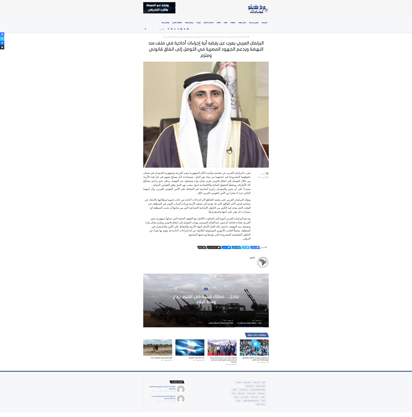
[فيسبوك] (2, 34)
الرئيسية (264, 22)
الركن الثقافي (249, 386)
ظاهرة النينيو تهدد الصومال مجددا (161, 358)
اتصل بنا (239, 382)
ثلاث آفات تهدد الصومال (196, 358)
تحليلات (232, 22)
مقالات (219, 22)
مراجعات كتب (244, 397)
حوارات (198, 22)
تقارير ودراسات (253, 22)
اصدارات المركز (209, 22)
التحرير (262, 173)
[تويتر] (2, 39)
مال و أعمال (254, 397)
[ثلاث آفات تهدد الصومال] (189, 347)
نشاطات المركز (177, 22)
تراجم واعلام (189, 22)
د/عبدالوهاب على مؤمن (168, 391)
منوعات (238, 400)
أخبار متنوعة (247, 382)
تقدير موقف (242, 22)
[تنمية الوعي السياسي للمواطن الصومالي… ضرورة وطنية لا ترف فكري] (254, 347)
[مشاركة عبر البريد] (2, 47)
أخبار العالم (256, 382)
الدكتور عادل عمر (169, 401)
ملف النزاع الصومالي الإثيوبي (250, 400)
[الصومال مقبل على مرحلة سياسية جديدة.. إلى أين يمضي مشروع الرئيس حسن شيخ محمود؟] (222, 347)
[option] (206, 300)
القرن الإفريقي (243, 389)
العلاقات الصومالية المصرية (257, 389)
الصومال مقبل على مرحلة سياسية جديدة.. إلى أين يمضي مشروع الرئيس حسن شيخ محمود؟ (223, 360)
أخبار (240, 37)
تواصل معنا (165, 22)
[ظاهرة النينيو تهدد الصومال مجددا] (157, 347)
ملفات (225, 22)
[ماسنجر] (2, 43)
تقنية (233, 393)
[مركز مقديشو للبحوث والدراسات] (258, 9)
